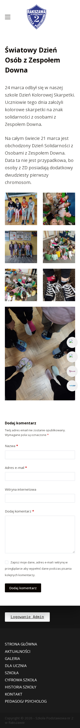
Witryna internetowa (20, 489)
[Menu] (7, 17)
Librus (72, 371)
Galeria (12, 658)
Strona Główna (21, 644)
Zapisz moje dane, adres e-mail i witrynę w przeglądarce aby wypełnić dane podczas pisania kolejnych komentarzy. (38, 568)
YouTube (72, 356)
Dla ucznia (16, 665)
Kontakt (13, 694)
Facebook (72, 342)
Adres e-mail (16, 467)
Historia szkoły (20, 687)
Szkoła (12, 672)
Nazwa (11, 446)
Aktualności (17, 651)
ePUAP (72, 385)
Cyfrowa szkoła (21, 680)
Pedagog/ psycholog (26, 701)
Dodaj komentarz (19, 511)
